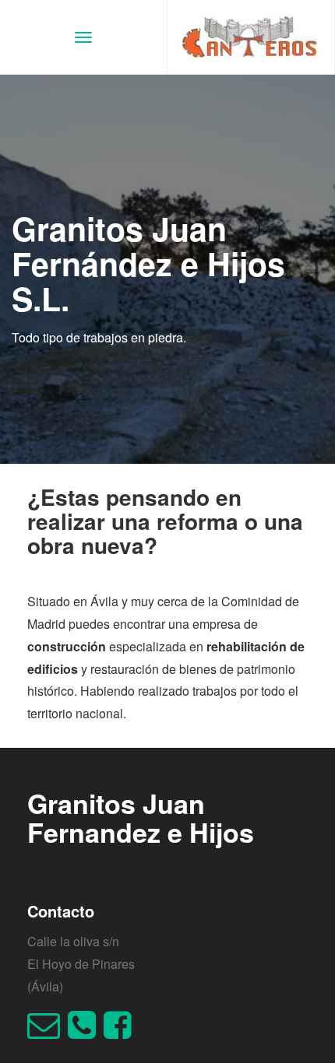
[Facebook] (121, 1031)
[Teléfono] (86, 1031)
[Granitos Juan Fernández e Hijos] (251, 37)
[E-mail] (47, 1031)
